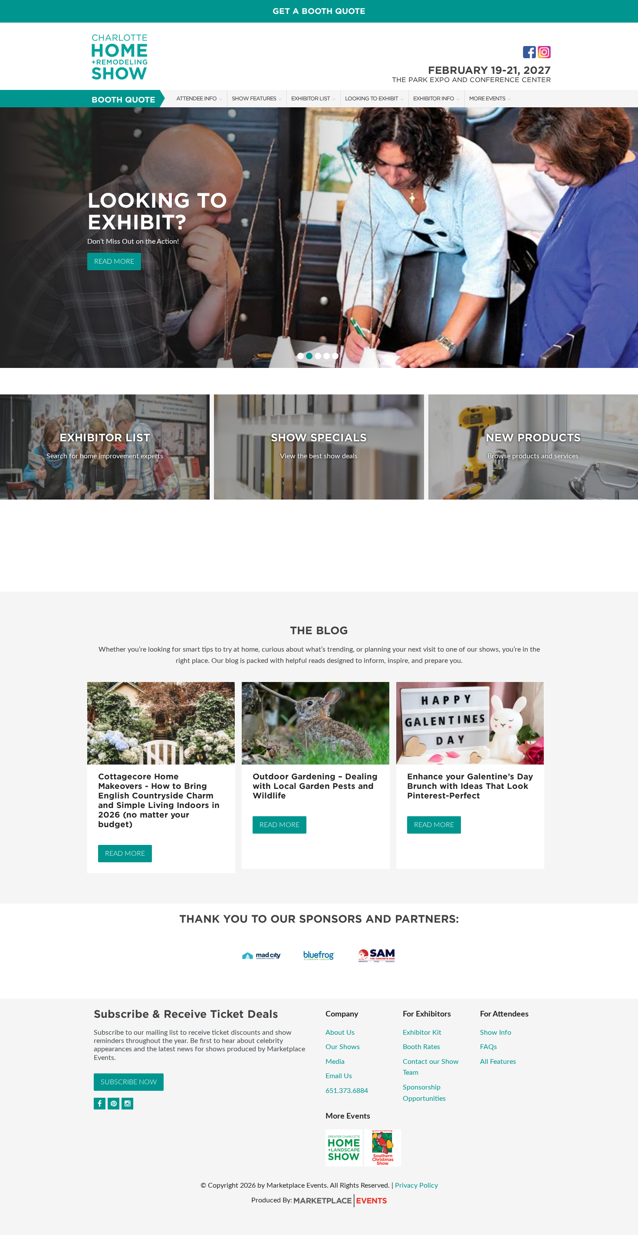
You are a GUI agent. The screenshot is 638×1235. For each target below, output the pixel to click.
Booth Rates (421, 1046)
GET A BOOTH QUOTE (319, 11)
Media (335, 1061)
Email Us (339, 1076)
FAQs (488, 1046)
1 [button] (300, 356)
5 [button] (335, 356)
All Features (498, 1061)
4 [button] (326, 356)
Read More (114, 269)
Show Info (495, 1032)
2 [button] (309, 356)
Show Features (254, 98)
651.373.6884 (347, 1090)
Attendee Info (196, 98)
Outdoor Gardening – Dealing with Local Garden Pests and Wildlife (315, 786)
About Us (340, 1032)
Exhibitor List (310, 98)
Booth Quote (123, 99)
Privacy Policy (416, 1185)
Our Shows (343, 1046)
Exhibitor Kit (422, 1032)
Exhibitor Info (433, 98)
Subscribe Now (129, 1082)
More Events (487, 98)
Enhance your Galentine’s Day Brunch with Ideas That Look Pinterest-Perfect (470, 786)
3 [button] (318, 356)
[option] (319, 237)
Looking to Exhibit (371, 98)
